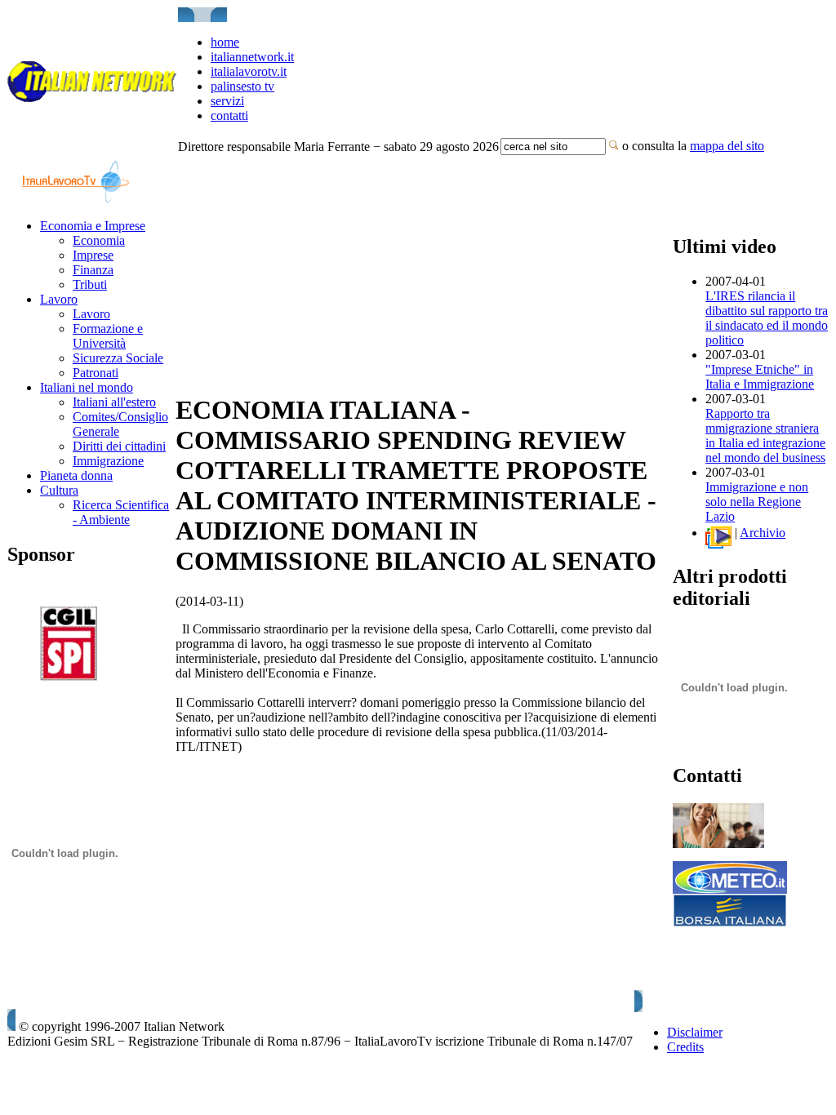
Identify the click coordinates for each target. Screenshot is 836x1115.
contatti (229, 115)
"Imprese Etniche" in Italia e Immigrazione (759, 376)
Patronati (95, 373)
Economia (99, 240)
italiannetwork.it (252, 57)
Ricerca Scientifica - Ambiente (121, 512)
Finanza (93, 270)
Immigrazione (108, 461)
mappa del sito (727, 146)
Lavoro (59, 299)
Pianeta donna (76, 475)
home (225, 42)
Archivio (762, 533)
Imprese (93, 255)
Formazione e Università (108, 336)
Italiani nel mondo (86, 387)
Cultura (59, 490)
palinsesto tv (242, 86)
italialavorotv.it (249, 71)
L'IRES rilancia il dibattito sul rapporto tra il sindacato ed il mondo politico (766, 318)
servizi (227, 101)
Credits (685, 1047)
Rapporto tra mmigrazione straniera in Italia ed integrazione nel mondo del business (765, 435)
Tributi (90, 284)
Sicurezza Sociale (118, 358)
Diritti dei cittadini (119, 446)
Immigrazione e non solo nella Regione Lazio (756, 501)
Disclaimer (695, 1032)
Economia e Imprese (92, 226)
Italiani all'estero (114, 402)
